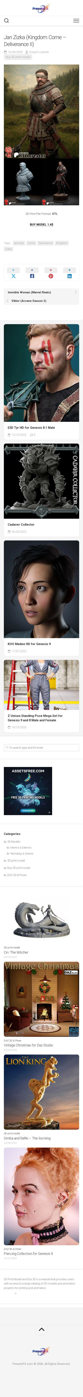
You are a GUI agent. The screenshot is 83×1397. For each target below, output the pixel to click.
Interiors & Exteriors (20, 847)
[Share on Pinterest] (51, 272)
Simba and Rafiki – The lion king (27, 1138)
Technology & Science (21, 853)
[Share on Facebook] (32, 272)
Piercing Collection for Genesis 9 (28, 1254)
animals (19, 243)
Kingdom (61, 243)
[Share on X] (13, 272)
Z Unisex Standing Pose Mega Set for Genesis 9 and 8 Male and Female (35, 718)
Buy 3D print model (18, 57)
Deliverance (46, 243)
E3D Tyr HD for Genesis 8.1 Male (31, 428)
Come (31, 243)
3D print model (16, 860)
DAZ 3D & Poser (17, 875)
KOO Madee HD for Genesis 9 (29, 644)
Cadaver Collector (21, 524)
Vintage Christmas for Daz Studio (28, 1045)
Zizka (8, 249)
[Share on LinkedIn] (69, 272)
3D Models (13, 841)
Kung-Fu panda (39, 52)
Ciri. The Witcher (16, 952)
